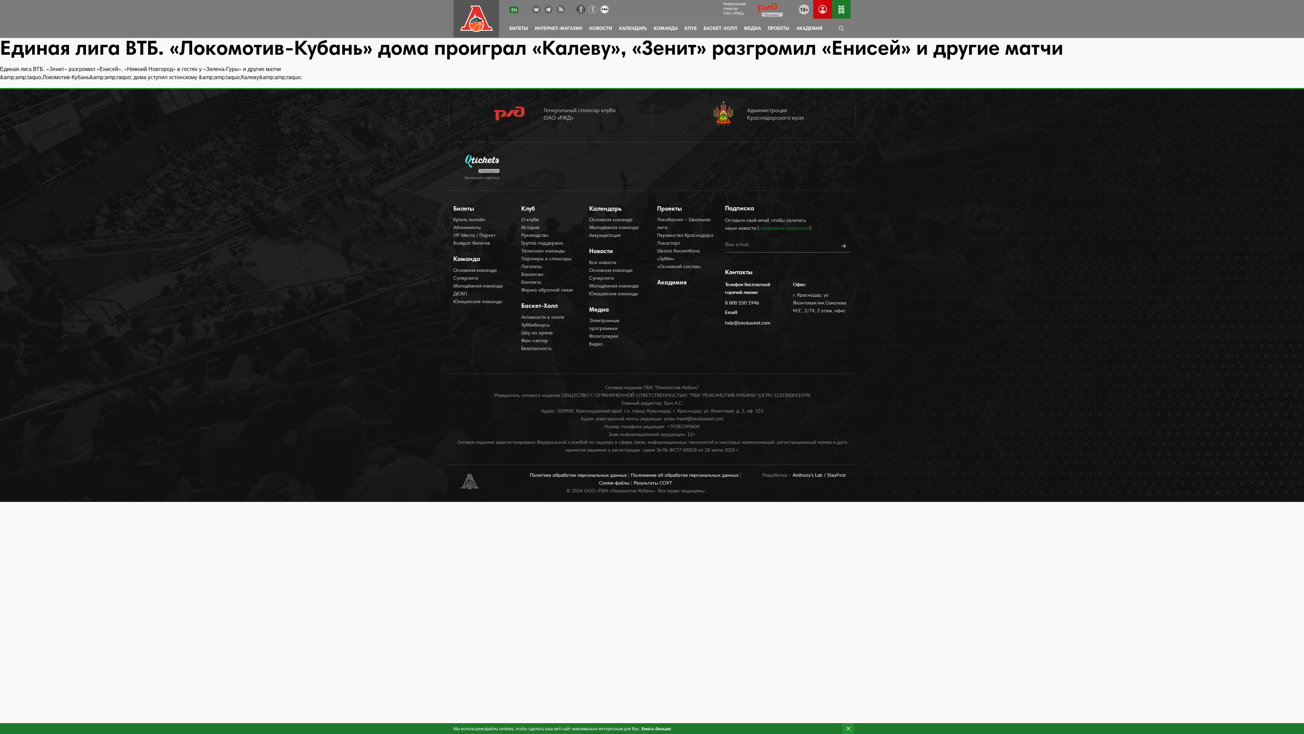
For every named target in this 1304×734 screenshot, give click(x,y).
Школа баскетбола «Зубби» (678, 255)
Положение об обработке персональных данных (685, 475)
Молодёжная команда (478, 286)
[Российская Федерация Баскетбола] (604, 9)
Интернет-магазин (558, 29)
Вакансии (532, 275)
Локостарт (668, 243)
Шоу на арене (537, 333)
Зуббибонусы (535, 325)
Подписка (739, 209)
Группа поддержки (542, 243)
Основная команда (475, 270)
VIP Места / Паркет (474, 235)
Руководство (534, 235)
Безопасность (536, 349)
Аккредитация (604, 235)
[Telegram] (548, 10)
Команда (666, 29)
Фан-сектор (534, 341)
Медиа (752, 29)
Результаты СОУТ (653, 483)
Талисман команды (543, 251)
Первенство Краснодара (685, 235)
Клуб (691, 29)
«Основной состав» (679, 267)
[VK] (536, 10)
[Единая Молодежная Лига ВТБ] (592, 9)
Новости (600, 29)
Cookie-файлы (615, 483)
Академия (809, 29)
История (530, 228)
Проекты (779, 29)
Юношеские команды (477, 302)
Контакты (531, 282)
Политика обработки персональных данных (579, 475)
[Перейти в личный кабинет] (822, 9)
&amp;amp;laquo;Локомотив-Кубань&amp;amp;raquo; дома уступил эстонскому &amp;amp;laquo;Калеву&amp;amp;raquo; (151, 77)
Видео (596, 344)
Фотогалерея (603, 336)
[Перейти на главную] (476, 19)
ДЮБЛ (460, 294)
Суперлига (465, 278)
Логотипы (531, 267)
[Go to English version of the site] (514, 9)
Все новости (602, 263)
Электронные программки (604, 325)
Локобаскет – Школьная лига (683, 224)
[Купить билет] (841, 9)
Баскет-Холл (720, 29)
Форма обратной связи (547, 290)
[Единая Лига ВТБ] (581, 9)
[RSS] (561, 10)
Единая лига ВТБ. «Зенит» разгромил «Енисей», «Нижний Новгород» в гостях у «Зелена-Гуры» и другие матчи (140, 69)
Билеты (518, 29)
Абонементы (467, 228)
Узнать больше (656, 729)
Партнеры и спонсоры (546, 259)
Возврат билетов (471, 243)
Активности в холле (542, 317)
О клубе (530, 220)
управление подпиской (784, 228)
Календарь (633, 29)
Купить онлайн (469, 220)
